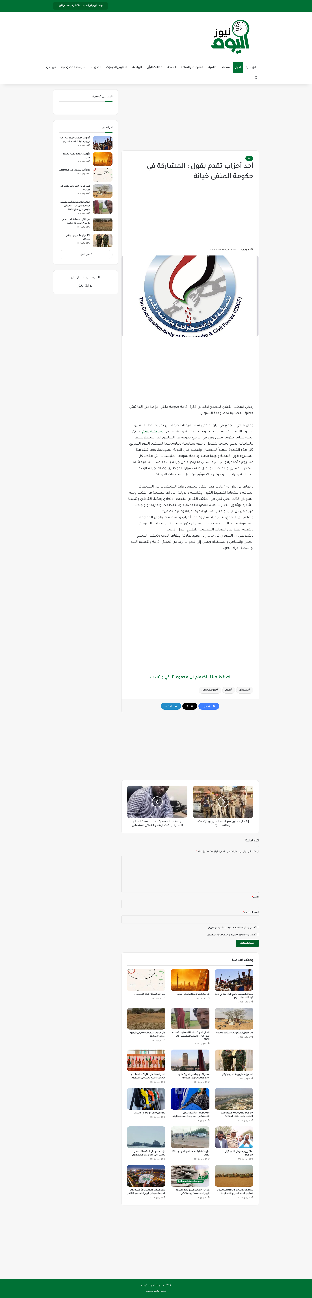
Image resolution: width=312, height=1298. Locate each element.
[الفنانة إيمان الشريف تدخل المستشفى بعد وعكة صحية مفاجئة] (190, 1099)
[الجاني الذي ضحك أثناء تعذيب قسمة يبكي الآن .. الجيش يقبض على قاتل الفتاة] (190, 1018)
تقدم (228, 690)
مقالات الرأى (154, 67)
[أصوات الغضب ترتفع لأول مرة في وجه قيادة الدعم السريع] (234, 980)
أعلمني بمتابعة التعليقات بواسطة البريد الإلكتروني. (231, 928)
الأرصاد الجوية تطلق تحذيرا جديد (193, 994)
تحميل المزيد (85, 255)
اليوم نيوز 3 (246, 250)
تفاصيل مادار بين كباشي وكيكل (237, 1074)
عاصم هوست (152, 1291)
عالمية (212, 67)
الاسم (255, 897)
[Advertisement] (190, 116)
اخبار (238, 67)
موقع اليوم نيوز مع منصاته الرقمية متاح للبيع (80, 6)
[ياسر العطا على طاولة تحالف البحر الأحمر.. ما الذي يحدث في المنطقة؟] (146, 1060)
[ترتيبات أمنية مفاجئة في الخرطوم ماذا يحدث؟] (190, 1137)
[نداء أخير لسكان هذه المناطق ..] (146, 980)
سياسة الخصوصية (73, 67)
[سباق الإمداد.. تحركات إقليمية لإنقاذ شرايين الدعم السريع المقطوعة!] (234, 1176)
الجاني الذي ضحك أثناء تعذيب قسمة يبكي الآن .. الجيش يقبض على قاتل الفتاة (190, 1036)
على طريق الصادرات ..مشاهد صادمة (234, 1033)
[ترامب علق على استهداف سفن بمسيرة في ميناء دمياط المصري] (146, 1137)
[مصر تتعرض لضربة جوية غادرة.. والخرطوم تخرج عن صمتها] (190, 1060)
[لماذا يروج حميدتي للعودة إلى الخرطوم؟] (234, 1137)
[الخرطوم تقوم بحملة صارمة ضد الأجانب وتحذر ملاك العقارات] (234, 1099)
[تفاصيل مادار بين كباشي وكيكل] (234, 1060)
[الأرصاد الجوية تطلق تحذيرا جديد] (190, 980)
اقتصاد (226, 67)
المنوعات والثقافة (192, 67)
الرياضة (137, 67)
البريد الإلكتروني (251, 912)
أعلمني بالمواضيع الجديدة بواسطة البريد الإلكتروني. (231, 935)
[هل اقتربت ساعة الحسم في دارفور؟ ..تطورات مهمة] (146, 1018)
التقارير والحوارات (116, 67)
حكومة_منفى (209, 690)
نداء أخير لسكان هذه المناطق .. (149, 994)
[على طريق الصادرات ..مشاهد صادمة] (234, 1018)
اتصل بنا (95, 67)
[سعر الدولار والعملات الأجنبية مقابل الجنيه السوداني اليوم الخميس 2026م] (146, 1176)
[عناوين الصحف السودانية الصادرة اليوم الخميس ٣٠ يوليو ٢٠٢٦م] (190, 1176)
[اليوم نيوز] (230, 37)
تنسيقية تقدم (152, 432)
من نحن (51, 67)
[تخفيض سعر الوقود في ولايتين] (146, 1099)
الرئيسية (251, 67)
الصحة (171, 67)
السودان (244, 690)
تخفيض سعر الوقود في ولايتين (149, 1113)
